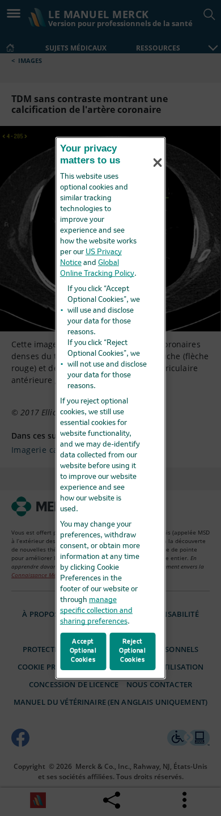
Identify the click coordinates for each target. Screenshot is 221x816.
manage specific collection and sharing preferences (96, 610)
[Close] (157, 162)
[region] (111, 408)
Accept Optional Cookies (83, 650)
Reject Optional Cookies (132, 650)
